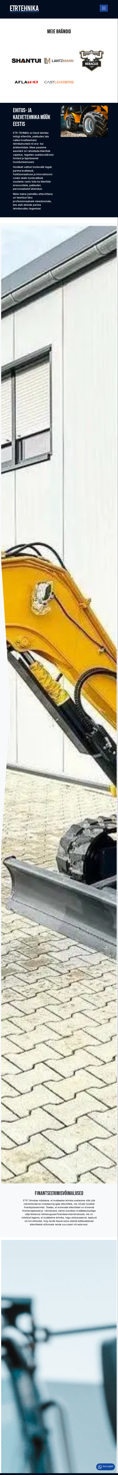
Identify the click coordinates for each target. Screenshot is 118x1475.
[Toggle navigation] (104, 8)
